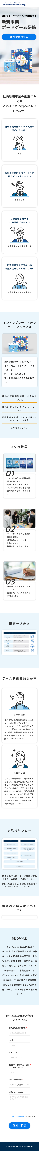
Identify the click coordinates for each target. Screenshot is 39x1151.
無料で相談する (19, 36)
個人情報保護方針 (19, 1116)
